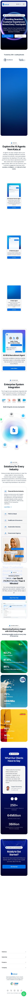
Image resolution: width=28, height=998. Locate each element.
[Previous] (12, 798)
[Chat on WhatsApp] (23, 993)
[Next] (15, 798)
